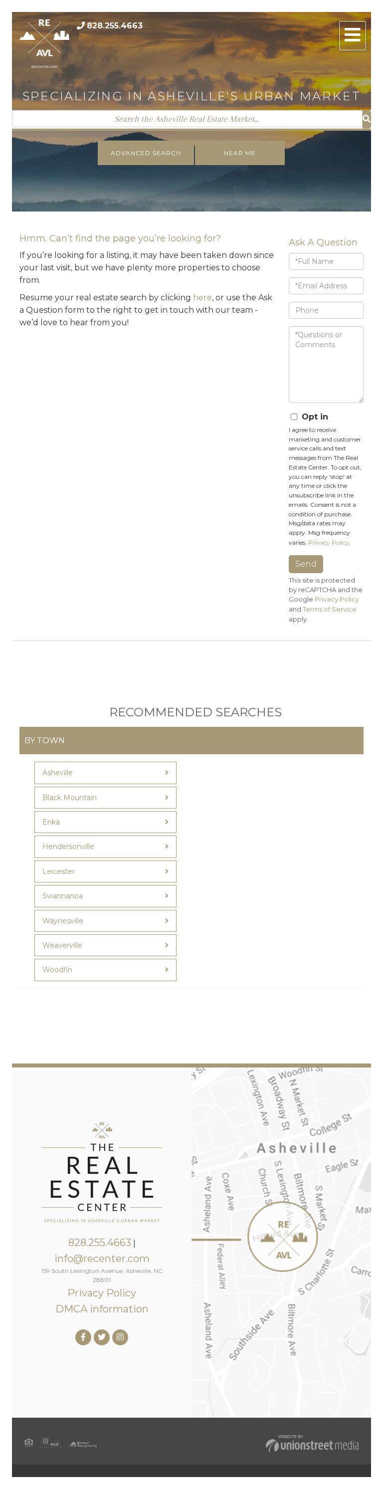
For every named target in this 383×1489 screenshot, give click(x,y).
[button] (367, 119)
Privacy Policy (328, 542)
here (202, 297)
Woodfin (57, 969)
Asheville (57, 772)
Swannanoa (62, 895)
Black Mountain (69, 797)
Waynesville (62, 920)
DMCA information (102, 1309)
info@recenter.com (102, 1259)
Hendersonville (68, 846)
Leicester (58, 871)
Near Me (240, 153)
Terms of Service (330, 609)
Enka (51, 822)
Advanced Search (146, 153)
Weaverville (62, 945)
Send (306, 564)
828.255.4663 (115, 25)
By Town (44, 740)
